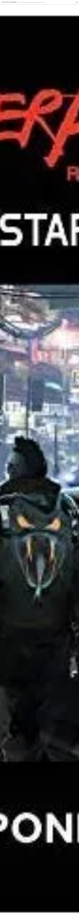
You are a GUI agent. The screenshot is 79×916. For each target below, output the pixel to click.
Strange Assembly (9, 2)
